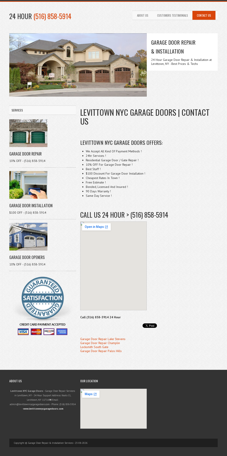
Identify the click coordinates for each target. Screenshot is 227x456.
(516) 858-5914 (52, 16)
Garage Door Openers (27, 257)
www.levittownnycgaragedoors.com (43, 408)
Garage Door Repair (25, 154)
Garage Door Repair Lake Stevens (102, 339)
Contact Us (204, 15)
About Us (142, 15)
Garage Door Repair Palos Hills (101, 351)
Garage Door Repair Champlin (100, 343)
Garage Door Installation (31, 205)
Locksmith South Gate (94, 347)
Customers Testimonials (172, 15)
